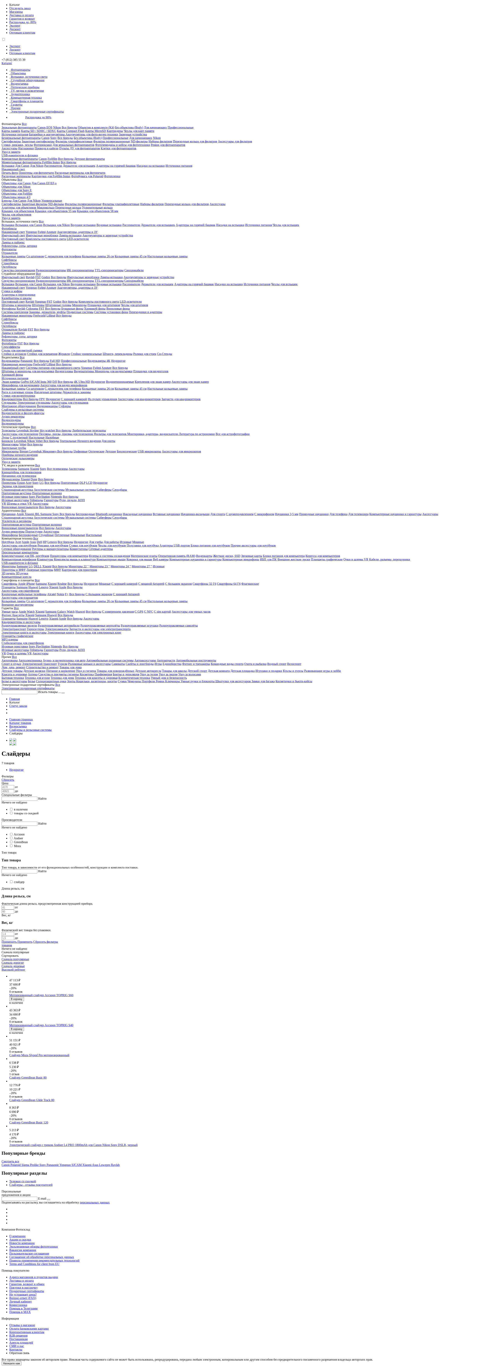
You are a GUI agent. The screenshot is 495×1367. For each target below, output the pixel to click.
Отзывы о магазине (22, 1325)
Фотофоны (9, 308)
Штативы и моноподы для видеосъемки (28, 371)
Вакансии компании (22, 1250)
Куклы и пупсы (293, 670)
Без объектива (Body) (129, 127)
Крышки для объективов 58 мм (97, 211)
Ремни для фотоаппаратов (168, 144)
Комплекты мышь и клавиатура (75, 559)
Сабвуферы (104, 489)
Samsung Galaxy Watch (60, 611)
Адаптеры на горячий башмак (116, 165)
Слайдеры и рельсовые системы (23, 409)
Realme (62, 583)
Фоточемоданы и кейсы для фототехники (122, 144)
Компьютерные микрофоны (240, 559)
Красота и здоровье (14, 674)
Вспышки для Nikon (56, 225)
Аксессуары (9, 148)
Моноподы (79, 305)
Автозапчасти (166, 660)
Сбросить (8, 779)
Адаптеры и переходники (18, 294)
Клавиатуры (45, 559)
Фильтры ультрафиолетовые (73, 141)
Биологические (127, 451)
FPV (42, 399)
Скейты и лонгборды (140, 664)
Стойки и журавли (14, 353)
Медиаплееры (11, 479)
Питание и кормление (60, 670)
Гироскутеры (35, 629)
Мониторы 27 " (142, 566)
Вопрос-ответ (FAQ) (22, 1298)
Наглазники (26, 148)
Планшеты (9, 587)
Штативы (38, 305)
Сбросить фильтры (45, 941)
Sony (53, 138)
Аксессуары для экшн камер (190, 381)
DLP (82, 482)
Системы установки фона (111, 312)
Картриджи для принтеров (79, 569)
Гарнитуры (51, 500)
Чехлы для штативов (134, 305)
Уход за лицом (168, 674)
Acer (29, 482)
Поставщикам (18, 1339)
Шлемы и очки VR (19, 503)
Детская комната (219, 670)
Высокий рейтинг (13, 969)
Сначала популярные (15, 959)
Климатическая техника (134, 677)
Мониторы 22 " (78, 566)
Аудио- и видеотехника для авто (64, 660)
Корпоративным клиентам (26, 1332)
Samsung (23, 468)
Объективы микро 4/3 (16, 197)
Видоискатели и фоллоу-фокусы (23, 413)
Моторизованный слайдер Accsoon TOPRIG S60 (41, 995)
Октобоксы (9, 266)
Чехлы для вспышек (286, 225)
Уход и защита (11, 151)
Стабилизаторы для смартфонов (23, 643)
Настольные (37, 437)
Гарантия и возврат (22, 18)
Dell (39, 542)
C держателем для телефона (63, 388)
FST (38, 277)
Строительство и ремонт (42, 667)
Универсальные (51, 200)
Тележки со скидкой (22, 1181)
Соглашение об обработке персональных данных (41, 1257)
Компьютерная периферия (19, 559)
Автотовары (10, 660)
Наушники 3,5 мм (286, 514)
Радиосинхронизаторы (51, 270)
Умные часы (10, 611)
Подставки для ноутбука (143, 545)
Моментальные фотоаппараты (22, 162)
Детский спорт (197, 670)
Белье (31, 681)
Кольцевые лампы (14, 256)
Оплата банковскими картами (29, 1328)
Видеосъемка (19, 83)
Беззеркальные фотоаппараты (21, 138)
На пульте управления (102, 399)
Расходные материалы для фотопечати (80, 172)
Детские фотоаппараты (89, 158)
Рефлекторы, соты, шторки (19, 246)
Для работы (111, 542)
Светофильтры (11, 141)
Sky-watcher (48, 430)
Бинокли (7, 441)
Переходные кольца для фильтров (195, 141)
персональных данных (95, 1202)
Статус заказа (18, 705)
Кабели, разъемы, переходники (389, 559)
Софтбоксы (9, 259)
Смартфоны (9, 583)
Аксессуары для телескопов (20, 434)
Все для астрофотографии (233, 434)
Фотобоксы (9, 228)
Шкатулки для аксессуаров (233, 681)
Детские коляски (34, 670)
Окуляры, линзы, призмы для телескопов (66, 434)
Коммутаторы (79, 549)
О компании (17, 1236)
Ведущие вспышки (83, 225)
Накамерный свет (13, 169)
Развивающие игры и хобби (322, 670)
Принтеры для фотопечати (36, 172)
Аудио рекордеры (13, 416)
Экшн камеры (11, 381)
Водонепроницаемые (120, 381)
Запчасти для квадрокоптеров (181, 399)
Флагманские (250, 583)
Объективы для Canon (16, 183)
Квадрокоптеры (12, 399)
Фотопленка (112, 176)
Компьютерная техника (26, 97)
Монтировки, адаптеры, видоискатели (153, 434)
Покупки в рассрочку (23, 1287)
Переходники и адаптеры (145, 312)
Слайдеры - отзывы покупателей (31, 1184)
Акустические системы (49, 489)
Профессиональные (181, 127)
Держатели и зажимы (76, 392)
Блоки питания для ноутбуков (210, 545)
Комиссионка (18, 1305)
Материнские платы (144, 556)
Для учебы (96, 542)
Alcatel (51, 594)
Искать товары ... (49, 692)
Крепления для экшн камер (153, 381)
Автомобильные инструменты (196, 660)
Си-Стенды (164, 353)
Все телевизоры (57, 468)
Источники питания (15, 134)
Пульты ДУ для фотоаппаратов (79, 148)
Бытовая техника (13, 677)
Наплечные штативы (48, 392)
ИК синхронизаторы (80, 270)
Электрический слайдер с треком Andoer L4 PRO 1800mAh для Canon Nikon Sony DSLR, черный (73, 1145)
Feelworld (39, 315)
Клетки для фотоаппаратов (118, 148)
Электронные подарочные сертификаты (37, 111)
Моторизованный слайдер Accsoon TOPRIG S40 (41, 1025)
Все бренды (69, 127)
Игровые (125, 542)
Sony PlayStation (39, 496)
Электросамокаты (56, 629)
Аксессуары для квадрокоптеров (139, 399)
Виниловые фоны (118, 308)
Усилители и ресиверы (17, 521)
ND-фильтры (139, 141)
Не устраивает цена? (23, 1294)
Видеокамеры (11, 360)
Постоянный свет (13, 239)
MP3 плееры (10, 639)
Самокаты (118, 664)
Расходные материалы (16, 176)
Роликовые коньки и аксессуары (89, 664)
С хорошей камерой (74, 399)
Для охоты (108, 441)
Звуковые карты (251, 556)
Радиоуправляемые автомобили (59, 625)
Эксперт (14, 25)
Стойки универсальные (86, 353)
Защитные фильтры (34, 204)
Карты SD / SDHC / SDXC (38, 131)
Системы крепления (15, 312)
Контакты (15, 1349)
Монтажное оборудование (19, 406)
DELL (38, 566)
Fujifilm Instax (51, 162)
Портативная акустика (16, 493)
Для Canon (22, 165)
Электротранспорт (14, 629)
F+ (66, 594)
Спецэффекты (11, 347)
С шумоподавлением (239, 514)
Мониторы (9, 566)
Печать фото (10, 172)
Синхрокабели (134, 270)
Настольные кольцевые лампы (167, 256)
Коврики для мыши (139, 559)
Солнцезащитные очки (51, 681)
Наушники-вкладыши (195, 514)
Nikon (57, 127)
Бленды (7, 200)
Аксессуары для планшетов (20, 597)
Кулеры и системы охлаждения (109, 556)
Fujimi (42, 232)
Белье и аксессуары (14, 681)
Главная (14, 699)
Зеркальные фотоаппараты (19, 127)
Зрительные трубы (14, 448)
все (10, 1161)
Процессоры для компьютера (69, 556)
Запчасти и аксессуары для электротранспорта (100, 629)
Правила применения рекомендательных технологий (44, 1260)
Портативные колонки (47, 493)
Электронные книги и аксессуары (24, 632)
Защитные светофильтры (38, 141)
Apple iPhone (26, 583)
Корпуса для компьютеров (323, 556)
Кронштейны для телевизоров (21, 472)
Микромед (50, 451)
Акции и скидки (20, 1239)
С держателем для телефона (63, 256)
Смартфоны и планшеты (27, 101)
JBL (37, 514)
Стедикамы (9, 402)
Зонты (71, 681)
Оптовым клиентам (22, 32)
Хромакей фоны (95, 308)
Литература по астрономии (197, 434)
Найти (42, 798)
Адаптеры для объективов (19, 207)
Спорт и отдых (11, 664)
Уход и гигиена (86, 670)
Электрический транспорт (39, 664)
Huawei (33, 587)
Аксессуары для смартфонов (20, 590)
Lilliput (50, 315)
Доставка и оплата (21, 15)
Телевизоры (9, 468)
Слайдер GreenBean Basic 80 (28, 1077)
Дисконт (14, 29)
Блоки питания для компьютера (284, 556)
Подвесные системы (80, 312)
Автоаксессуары (145, 660)
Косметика (87, 674)
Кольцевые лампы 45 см (131, 256)
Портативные (70, 482)
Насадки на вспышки (151, 165)
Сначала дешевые (13, 966)
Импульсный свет (13, 235)
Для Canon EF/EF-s (44, 183)
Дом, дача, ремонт (13, 667)
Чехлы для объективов (16, 214)
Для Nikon (37, 165)
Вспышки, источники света (29, 76)
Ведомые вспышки (109, 225)
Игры (158, 664)
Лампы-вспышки (70, 235)
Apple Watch (27, 611)
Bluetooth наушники (109, 514)
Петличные (62, 535)
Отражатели (10, 252)
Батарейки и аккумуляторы (47, 134)
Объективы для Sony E (17, 190)
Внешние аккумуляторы (17, 604)
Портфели (149, 681)
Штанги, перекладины (117, 353)
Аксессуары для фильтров (235, 141)
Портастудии (34, 531)
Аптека (33, 674)
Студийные (46, 535)
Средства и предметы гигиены (58, 674)
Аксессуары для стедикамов (69, 402)
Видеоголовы (64, 371)
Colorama (32, 308)
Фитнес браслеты (13, 615)
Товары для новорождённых (115, 670)
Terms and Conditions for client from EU (34, 1264)
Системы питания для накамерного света (53, 367)
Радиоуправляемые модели (19, 625)
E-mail (42, 1198)
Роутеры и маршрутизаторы (50, 549)
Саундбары (119, 489)
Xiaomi (34, 468)
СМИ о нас (16, 1346)
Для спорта (217, 514)
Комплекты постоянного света (46, 239)
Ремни (160, 681)
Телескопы (9, 430)
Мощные (138, 542)
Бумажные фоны (72, 308)
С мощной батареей (151, 583)
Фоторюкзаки (43, 144)
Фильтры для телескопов (110, 434)
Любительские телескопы (89, 430)
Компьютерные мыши (111, 559)
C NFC (148, 611)
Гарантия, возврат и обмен (26, 1284)
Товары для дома (70, 667)
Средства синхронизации (18, 270)
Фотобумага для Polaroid (87, 176)
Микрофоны (10, 535)
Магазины (16, 11)
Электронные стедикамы (33, 402)
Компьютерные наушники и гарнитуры (395, 514)
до (16, 791)
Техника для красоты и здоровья (96, 677)
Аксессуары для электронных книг (98, 632)
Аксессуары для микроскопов (181, 451)
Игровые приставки (15, 496)
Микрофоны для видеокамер (20, 385)
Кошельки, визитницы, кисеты (96, 681)
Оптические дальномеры (18, 458)
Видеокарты (204, 556)
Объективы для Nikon (16, 186)
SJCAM (35, 381)
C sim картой (162, 611)
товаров (7, 945)
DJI (54, 381)
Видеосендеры (11, 420)
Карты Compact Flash (70, 131)
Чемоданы (134, 681)
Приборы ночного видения (20, 455)
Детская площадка (242, 670)
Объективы (18, 73)
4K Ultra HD (82, 381)
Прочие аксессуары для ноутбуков (253, 545)
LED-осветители (78, 239)
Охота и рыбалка (255, 664)
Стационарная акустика (17, 489)
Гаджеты (16, 104)
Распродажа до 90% (38, 117)
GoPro (25, 381)
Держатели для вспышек (79, 165)
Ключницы (173, 681)
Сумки (122, 681)
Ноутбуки (8, 542)
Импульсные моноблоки (42, 235)
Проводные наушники (314, 514)
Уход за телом (149, 674)
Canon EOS (45, 127)
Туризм (62, 664)
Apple (20, 514)
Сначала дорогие (13, 962)
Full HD (55, 360)
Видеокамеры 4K (99, 360)
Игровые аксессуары (15, 500)
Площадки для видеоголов (150, 371)
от (16, 787)
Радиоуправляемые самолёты (178, 625)
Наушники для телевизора (19, 475)
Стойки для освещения (42, 353)
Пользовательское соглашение (29, 1253)
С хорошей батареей (126, 594)
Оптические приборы (25, 87)
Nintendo (56, 496)
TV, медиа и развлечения (27, 90)
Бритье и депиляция (126, 674)
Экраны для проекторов (17, 486)
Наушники (9, 514)
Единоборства (172, 664)
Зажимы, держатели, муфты (47, 312)
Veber (40, 441)
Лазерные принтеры (39, 569)
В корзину (16, 999)
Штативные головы (58, 305)
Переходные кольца (68, 207)
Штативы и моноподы (16, 305)
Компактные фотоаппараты (20, 158)
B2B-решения (18, 1335)
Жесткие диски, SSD (226, 556)
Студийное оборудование (27, 80)
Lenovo (52, 542)
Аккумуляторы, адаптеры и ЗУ (77, 232)
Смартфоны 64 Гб (229, 583)
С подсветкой (19, 437)
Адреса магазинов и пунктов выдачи (33, 1277)
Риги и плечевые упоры (17, 392)
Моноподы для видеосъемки (113, 371)
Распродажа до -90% (22, 22)
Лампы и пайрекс (13, 242)
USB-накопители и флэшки (20, 155)
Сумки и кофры (12, 291)
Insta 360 (46, 381)
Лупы (5, 437)
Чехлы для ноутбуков (112, 545)
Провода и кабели (46, 148)
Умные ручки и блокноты (198, 681)
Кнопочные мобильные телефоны (24, 594)
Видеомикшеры (47, 406)
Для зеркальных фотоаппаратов (73, 144)
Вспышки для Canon (28, 225)
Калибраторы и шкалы (17, 298)
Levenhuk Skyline (27, 430)
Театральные (68, 441)
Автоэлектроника (30, 660)
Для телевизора (358, 514)
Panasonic (26, 360)
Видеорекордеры (13, 423)
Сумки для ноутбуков (83, 545)
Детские (110, 451)
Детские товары (12, 670)
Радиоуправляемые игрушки (140, 625)
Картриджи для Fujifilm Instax (51, 176)
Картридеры (115, 131)
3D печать (8, 573)
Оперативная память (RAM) (176, 556)
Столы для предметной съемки (22, 350)
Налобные (52, 437)
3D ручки (22, 573)
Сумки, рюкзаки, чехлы (17, 144)
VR (4, 503)
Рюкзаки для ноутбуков (53, 545)
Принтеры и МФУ (14, 569)
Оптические (96, 451)
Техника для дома (62, 677)
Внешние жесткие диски (293, 559)
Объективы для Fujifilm (17, 193)
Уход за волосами (189, 674)
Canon (45, 138)
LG (41, 482)
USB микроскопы (149, 451)
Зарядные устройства (133, 134)
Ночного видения (89, 441)
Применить (9, 941)
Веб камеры (161, 559)
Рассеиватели (53, 165)
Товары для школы (174, 670)
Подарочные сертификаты (26, 1291)
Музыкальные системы (80, 489)
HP (45, 542)
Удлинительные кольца (97, 207)
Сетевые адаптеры (101, 549)
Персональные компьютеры (20, 552)
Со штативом (35, 256)
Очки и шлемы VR (355, 559)
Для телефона (338, 514)
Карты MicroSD (95, 131)
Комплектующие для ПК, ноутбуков (25, 556)
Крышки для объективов (18, 211)
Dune (34, 479)
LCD (89, 482)
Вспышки (8, 165)
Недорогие (118, 360)
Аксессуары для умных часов (191, 611)
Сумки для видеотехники (18, 395)
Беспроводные (85, 514)
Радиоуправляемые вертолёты (100, 625)
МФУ (57, 569)
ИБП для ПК (268, 559)
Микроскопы (10, 451)
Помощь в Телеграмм (23, 1308)
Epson (21, 482)
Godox (46, 277)
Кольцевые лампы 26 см (98, 256)
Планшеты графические (327, 559)
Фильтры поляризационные (111, 141)
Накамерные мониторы (17, 315)
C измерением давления (118, 611)
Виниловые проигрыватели (20, 507)
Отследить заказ (20, 8)
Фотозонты (9, 249)
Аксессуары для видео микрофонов (63, 385)
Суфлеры (65, 406)
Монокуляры (10, 444)
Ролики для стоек (144, 353)
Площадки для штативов (103, 305)
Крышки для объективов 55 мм (55, 211)
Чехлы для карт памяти (139, 131)
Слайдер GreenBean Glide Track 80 (31, 1100)
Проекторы (9, 482)
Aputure (51, 232)
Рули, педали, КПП (72, 500)
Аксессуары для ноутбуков (19, 545)
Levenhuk (20, 441)
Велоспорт (294, 664)
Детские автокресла (148, 670)
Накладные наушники (137, 514)
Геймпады (36, 500)
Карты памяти (11, 131)
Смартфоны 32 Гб (204, 583)
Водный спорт (276, 664)
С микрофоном (264, 514)
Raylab (30, 277)
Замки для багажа (263, 681)
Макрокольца (46, 207)
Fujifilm (52, 158)
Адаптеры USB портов (175, 545)
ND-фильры (56, 204)
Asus (33, 542)
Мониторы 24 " (121, 566)
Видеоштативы (84, 371)
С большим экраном (178, 583)
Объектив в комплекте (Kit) (96, 127)
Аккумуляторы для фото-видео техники (92, 134)
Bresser (24, 451)
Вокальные (77, 535)
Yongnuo (31, 232)
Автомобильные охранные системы (110, 660)
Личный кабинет (20, 1301)
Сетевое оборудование (16, 549)
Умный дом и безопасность (169, 677)
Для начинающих (155, 127)
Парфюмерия (103, 674)
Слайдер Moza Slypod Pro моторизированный (39, 1055)
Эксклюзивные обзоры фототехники (33, 1246)
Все (24, 124)
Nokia (60, 594)
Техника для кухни (37, 677)
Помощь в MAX (20, 1312)
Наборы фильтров (160, 141)
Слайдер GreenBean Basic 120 (28, 1122)
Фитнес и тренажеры (196, 664)
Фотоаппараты (20, 69)
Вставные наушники (166, 514)
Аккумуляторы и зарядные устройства (107, 235)
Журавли (64, 353)
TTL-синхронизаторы (109, 270)
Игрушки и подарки (268, 670)
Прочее (15, 108)
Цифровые (80, 451)
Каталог (7, 63)
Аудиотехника (20, 94)
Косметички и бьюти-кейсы (294, 681)
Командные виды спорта (227, 664)
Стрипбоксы (10, 263)
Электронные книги (60, 632)
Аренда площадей (21, 1342)
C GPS (139, 611)
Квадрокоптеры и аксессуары (21, 622)
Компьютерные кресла (16, 576)
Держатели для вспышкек (158, 225)
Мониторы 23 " (100, 566)
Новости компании (22, 1243)
